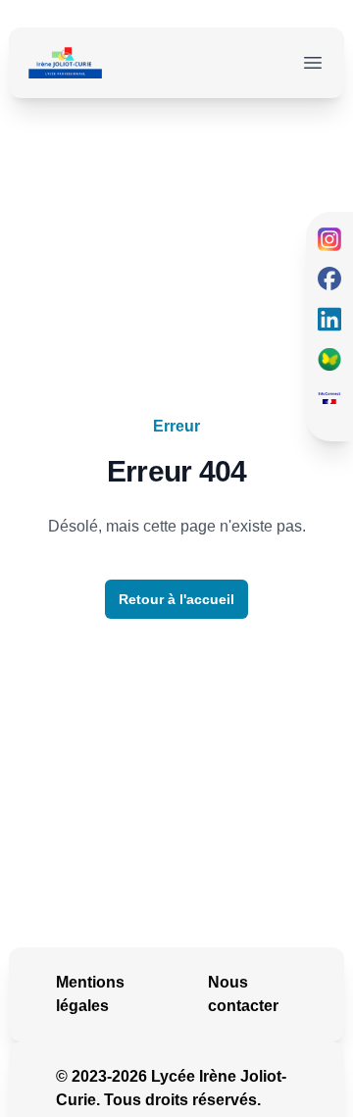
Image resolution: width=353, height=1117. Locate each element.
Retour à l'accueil (176, 599)
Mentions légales (90, 994)
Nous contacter (243, 994)
